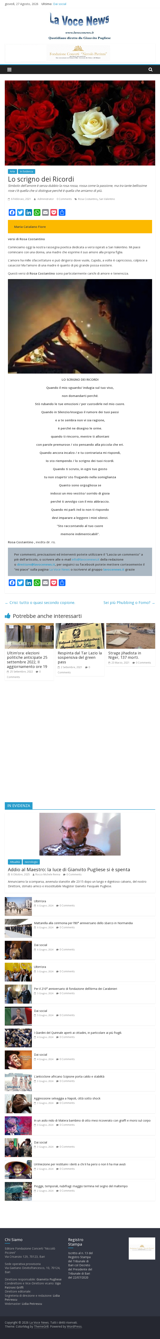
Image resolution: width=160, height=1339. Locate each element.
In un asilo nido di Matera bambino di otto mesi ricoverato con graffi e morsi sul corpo (92, 1120)
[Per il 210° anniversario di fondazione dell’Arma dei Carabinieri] (18, 987)
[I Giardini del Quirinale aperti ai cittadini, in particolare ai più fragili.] (18, 1031)
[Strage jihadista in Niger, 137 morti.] (130, 625)
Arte (12, 171)
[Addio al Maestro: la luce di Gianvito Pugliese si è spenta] (80, 815)
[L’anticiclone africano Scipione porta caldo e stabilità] (18, 1075)
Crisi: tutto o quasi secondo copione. (40, 602)
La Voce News (59, 569)
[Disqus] (80, 743)
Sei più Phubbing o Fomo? (129, 602)
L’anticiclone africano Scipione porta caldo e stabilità (69, 1076)
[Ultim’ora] (18, 899)
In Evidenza (26, 171)
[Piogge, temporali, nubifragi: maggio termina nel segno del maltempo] (18, 1184)
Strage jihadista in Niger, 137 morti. (124, 655)
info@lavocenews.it (85, 559)
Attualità (15, 862)
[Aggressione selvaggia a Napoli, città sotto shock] (18, 1096)
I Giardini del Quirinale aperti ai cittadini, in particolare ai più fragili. (78, 1033)
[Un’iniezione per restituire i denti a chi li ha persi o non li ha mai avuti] (18, 1162)
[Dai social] (18, 943)
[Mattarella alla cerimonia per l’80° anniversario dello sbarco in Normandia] (18, 921)
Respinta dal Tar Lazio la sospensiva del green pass (80, 657)
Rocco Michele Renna (47, 874)
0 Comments (64, 199)
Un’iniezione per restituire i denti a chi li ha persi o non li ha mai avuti (80, 1164)
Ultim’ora (40, 901)
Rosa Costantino (88, 199)
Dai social (40, 945)
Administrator (46, 199)
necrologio (31, 862)
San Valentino (107, 199)
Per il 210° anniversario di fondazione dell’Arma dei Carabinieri (75, 989)
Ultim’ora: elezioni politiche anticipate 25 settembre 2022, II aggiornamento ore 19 (27, 659)
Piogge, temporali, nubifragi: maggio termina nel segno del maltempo (81, 1186)
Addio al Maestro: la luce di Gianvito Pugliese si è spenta (69, 869)
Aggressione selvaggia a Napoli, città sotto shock (67, 1098)
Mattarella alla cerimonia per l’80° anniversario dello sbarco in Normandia (102, 4)
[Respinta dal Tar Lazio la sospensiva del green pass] (80, 625)
